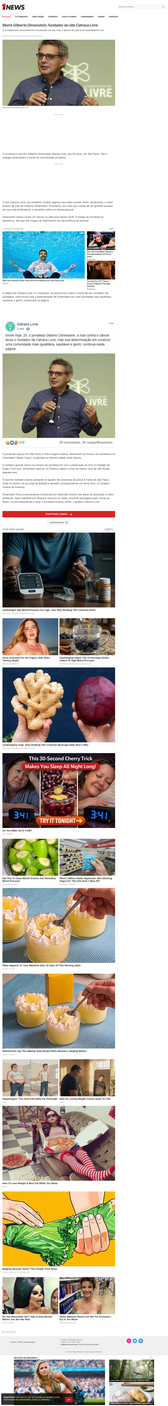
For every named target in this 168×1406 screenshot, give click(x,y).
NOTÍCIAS (6, 17)
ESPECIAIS (113, 17)
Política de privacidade (26, 1342)
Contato (13, 1342)
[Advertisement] (58, 133)
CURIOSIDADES (87, 17)
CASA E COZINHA (69, 17)
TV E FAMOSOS (21, 17)
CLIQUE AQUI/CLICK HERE (88, 1344)
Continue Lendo (56, 514)
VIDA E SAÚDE (38, 17)
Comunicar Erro (57, 523)
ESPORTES (52, 17)
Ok (69, 1400)
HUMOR (101, 17)
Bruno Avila (37, 36)
